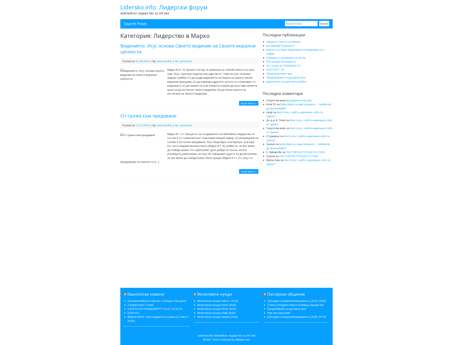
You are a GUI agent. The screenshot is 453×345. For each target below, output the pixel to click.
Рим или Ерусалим (278, 313)
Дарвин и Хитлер (301, 100)
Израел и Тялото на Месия (283, 41)
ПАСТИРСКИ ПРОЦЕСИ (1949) (305, 152)
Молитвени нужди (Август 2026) (217, 300)
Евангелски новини (145, 294)
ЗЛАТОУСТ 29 (275, 69)
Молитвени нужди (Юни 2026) (216, 308)
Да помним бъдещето (280, 45)
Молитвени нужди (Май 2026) (216, 313)
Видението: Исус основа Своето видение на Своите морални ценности (188, 49)
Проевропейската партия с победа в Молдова (156, 300)
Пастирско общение (286, 294)
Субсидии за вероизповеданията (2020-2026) (296, 300)
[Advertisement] (297, 226)
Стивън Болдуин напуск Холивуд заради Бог (295, 305)
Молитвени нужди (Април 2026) (217, 316)
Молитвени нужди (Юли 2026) (216, 305)
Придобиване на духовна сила (285, 77)
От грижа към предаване (148, 115)
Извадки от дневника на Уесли (285, 57)
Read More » (249, 103)
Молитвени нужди (214, 294)
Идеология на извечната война (286, 81)
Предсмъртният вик (279, 73)
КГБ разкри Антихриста (281, 61)
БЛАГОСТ (133, 313)
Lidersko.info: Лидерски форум (164, 7)
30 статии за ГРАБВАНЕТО (283, 65)
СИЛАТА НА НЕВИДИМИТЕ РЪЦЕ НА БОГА (154, 308)
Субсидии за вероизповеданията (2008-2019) (296, 316)
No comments (183, 61)
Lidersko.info (164, 61)
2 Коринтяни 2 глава (140, 305)
